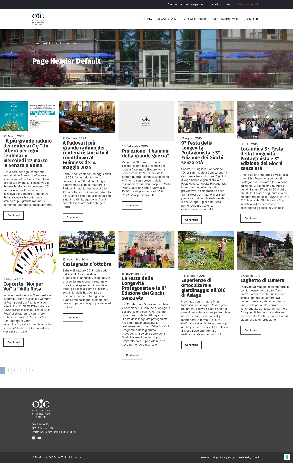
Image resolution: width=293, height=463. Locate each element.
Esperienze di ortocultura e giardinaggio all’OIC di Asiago (203, 287)
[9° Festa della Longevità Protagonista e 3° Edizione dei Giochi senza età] (206, 117)
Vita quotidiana (195, 19)
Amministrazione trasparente (186, 4)
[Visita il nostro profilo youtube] (39, 438)
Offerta (146, 19)
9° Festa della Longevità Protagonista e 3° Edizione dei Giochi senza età (202, 153)
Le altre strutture (221, 4)
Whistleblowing (209, 457)
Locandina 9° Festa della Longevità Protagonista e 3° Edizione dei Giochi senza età (261, 159)
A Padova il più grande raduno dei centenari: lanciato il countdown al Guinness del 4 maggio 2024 (85, 155)
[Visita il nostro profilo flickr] (34, 438)
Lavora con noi (248, 4)
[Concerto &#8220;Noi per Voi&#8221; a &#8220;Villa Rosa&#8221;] (28, 252)
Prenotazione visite (226, 19)
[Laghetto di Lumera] (265, 250)
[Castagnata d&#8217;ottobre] (87, 242)
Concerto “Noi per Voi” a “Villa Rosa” (23, 286)
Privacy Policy (226, 457)
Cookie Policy (243, 457)
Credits (257, 457)
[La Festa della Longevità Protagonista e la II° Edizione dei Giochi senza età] (146, 249)
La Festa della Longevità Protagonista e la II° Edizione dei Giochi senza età (144, 288)
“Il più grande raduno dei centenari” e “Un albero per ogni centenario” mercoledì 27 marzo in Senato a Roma (27, 153)
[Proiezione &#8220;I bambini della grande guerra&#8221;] (146, 121)
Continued (13, 215)
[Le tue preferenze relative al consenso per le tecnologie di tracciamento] (287, 457)
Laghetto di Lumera (262, 280)
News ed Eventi (167, 19)
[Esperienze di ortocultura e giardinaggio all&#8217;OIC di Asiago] (206, 250)
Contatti (251, 19)
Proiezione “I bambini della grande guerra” (146, 153)
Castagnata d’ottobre (87, 264)
